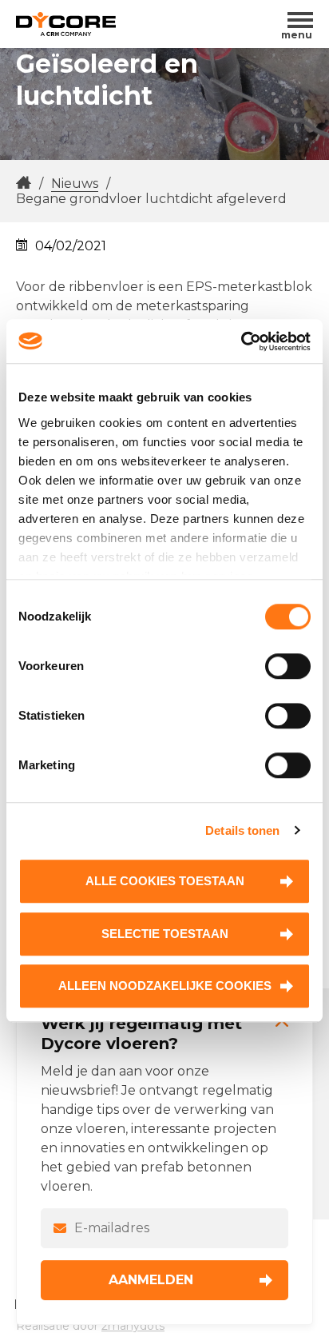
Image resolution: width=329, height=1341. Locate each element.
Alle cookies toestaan (164, 881)
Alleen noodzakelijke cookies (165, 985)
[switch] (288, 666)
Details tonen (242, 830)
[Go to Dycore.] (23, 183)
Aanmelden (151, 1279)
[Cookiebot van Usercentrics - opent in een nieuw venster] (241, 341)
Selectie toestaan (164, 933)
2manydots (132, 1326)
